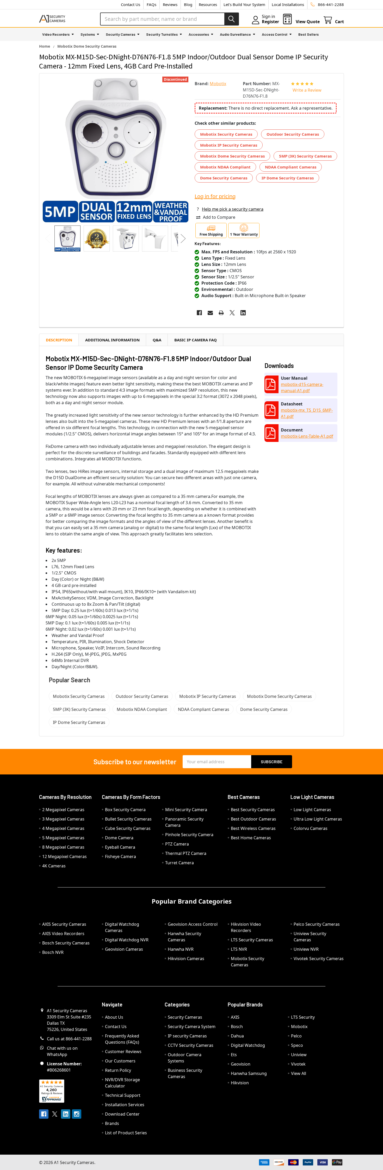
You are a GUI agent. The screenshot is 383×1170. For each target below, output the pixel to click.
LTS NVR (239, 949)
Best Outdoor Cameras (253, 819)
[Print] (221, 312)
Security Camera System (191, 1026)
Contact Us (130, 4)
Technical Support (122, 1095)
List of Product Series (126, 1133)
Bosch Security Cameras (66, 943)
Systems (88, 34)
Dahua (237, 1036)
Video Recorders (56, 34)
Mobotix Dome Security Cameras (232, 156)
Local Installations (288, 4)
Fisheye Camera (120, 856)
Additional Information (112, 339)
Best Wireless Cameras (253, 828)
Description (59, 339)
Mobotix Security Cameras (226, 134)
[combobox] (169, 19)
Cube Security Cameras (128, 828)
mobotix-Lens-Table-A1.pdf (307, 436)
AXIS (235, 1017)
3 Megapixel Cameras (63, 819)
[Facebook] (199, 312)
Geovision (240, 1064)
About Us (114, 1017)
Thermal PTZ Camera (185, 853)
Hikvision (240, 1083)
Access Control (274, 34)
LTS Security (303, 1017)
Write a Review (307, 90)
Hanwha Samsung (249, 1073)
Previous (47, 238)
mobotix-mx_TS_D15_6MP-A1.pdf (307, 413)
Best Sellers (308, 34)
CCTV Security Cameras (190, 1045)
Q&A (157, 339)
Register (270, 21)
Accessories (199, 34)
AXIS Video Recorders (63, 933)
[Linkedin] (243, 312)
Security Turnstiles (162, 34)
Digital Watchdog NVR (127, 940)
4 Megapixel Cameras (63, 828)
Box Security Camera (125, 809)
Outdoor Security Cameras (293, 134)
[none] (115, 149)
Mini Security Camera (186, 809)
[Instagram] (76, 1114)
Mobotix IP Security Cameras (228, 145)
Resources (208, 4)
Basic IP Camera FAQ (195, 339)
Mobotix (299, 1026)
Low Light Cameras (312, 809)
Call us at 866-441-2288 (69, 1039)
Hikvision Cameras (186, 958)
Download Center (122, 1114)
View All (298, 1073)
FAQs (151, 4)
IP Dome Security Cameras (288, 177)
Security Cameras (120, 34)
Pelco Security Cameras (317, 924)
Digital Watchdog (248, 1045)
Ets (234, 1055)
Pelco (296, 1036)
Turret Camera (179, 863)
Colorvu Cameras (311, 828)
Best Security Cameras (253, 809)
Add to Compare (219, 217)
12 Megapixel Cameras (64, 856)
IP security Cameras (187, 1036)
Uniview (299, 1055)
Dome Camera (119, 838)
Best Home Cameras (251, 838)
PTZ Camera (177, 844)
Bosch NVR (53, 952)
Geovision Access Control (193, 924)
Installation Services (124, 1105)
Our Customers (120, 1061)
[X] (232, 312)
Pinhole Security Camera (189, 834)
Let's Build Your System (244, 4)
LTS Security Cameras (252, 940)
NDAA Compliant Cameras (290, 167)
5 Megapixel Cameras (63, 838)
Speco (297, 1045)
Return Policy (118, 1070)
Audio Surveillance (235, 34)
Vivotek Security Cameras (319, 958)
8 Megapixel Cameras (63, 847)
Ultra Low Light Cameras (318, 819)
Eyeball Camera (120, 847)
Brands (112, 1123)
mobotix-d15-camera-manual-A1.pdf (302, 387)
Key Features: (208, 243)
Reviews (170, 4)
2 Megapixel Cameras (63, 809)
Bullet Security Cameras (128, 819)
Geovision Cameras (124, 949)
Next (183, 238)
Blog (188, 4)
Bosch (237, 1026)
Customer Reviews (123, 1051)
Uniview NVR (306, 949)
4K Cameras (54, 866)
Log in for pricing (215, 196)
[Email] (210, 312)
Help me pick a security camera (232, 209)
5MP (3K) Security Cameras (305, 156)
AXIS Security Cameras (64, 924)
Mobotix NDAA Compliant (225, 167)
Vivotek (298, 1064)
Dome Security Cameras (223, 177)
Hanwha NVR (181, 949)
